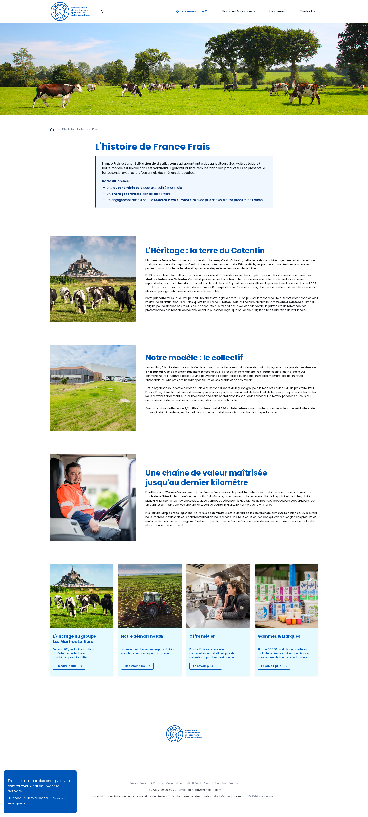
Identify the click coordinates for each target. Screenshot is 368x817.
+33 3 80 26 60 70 (164, 790)
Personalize (60, 798)
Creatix (241, 796)
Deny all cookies (37, 798)
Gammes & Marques (237, 11)
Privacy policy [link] (16, 803)
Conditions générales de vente (114, 796)
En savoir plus (66, 666)
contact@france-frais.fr (204, 790)
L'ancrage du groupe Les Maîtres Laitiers (74, 638)
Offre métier (202, 636)
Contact (306, 11)
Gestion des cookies (197, 796)
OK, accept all (17, 798)
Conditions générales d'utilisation (159, 796)
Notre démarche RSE (142, 636)
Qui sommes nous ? (191, 11)
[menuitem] (193, 11)
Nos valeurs (276, 11)
